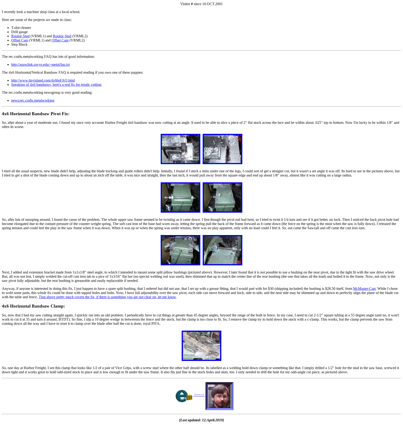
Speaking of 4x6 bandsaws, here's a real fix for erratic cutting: (56, 85)
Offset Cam (19, 40)
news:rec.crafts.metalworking (32, 100)
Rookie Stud (20, 36)
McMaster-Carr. (364, 289)
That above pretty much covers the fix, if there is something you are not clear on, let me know (107, 297)
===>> (199, 395)
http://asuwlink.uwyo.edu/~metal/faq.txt (40, 64)
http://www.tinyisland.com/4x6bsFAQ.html (43, 80)
